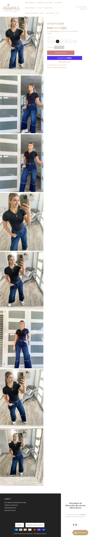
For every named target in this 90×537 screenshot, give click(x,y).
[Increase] (62, 47)
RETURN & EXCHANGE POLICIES (15, 502)
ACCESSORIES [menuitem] (30, 8)
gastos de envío (55, 31)
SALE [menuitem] (57, 13)
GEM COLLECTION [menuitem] (31, 13)
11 (70, 41)
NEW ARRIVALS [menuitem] (30, 2)
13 (75, 41)
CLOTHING (58, 2)
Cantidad (50, 47)
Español (19, 525)
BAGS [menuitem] (41, 13)
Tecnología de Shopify (40, 533)
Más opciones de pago (64, 61)
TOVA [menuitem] (40, 8)
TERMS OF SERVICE (11, 505)
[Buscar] (76, 7)
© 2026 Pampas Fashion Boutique (23, 533)
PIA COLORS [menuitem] (47, 8)
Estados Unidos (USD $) (35, 525)
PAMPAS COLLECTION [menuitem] (44, 2)
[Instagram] (76, 525)
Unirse (83, 514)
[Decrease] (56, 47)
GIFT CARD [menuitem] (50, 13)
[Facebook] (73, 525)
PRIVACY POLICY (10, 510)
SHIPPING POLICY (10, 508)
